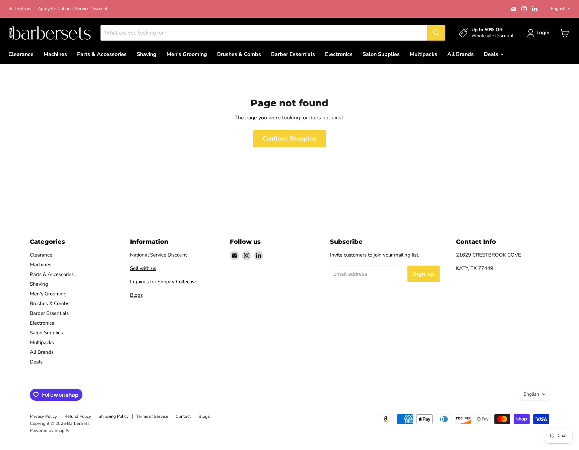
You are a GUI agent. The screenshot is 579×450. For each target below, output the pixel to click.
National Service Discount (158, 254)
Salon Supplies (381, 54)
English (558, 9)
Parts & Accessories (102, 54)
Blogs (136, 295)
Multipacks (423, 54)
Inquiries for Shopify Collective (163, 281)
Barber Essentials (293, 54)
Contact (183, 416)
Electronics (338, 54)
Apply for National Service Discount (73, 8)
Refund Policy (77, 416)
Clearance (21, 54)
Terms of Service (152, 416)
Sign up (423, 274)
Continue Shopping (290, 138)
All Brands (460, 54)
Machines (55, 54)
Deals (492, 54)
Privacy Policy (43, 416)
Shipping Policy (114, 416)
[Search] (436, 33)
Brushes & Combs (239, 54)
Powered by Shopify (49, 431)
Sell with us (19, 8)
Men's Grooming (187, 54)
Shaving (146, 54)
